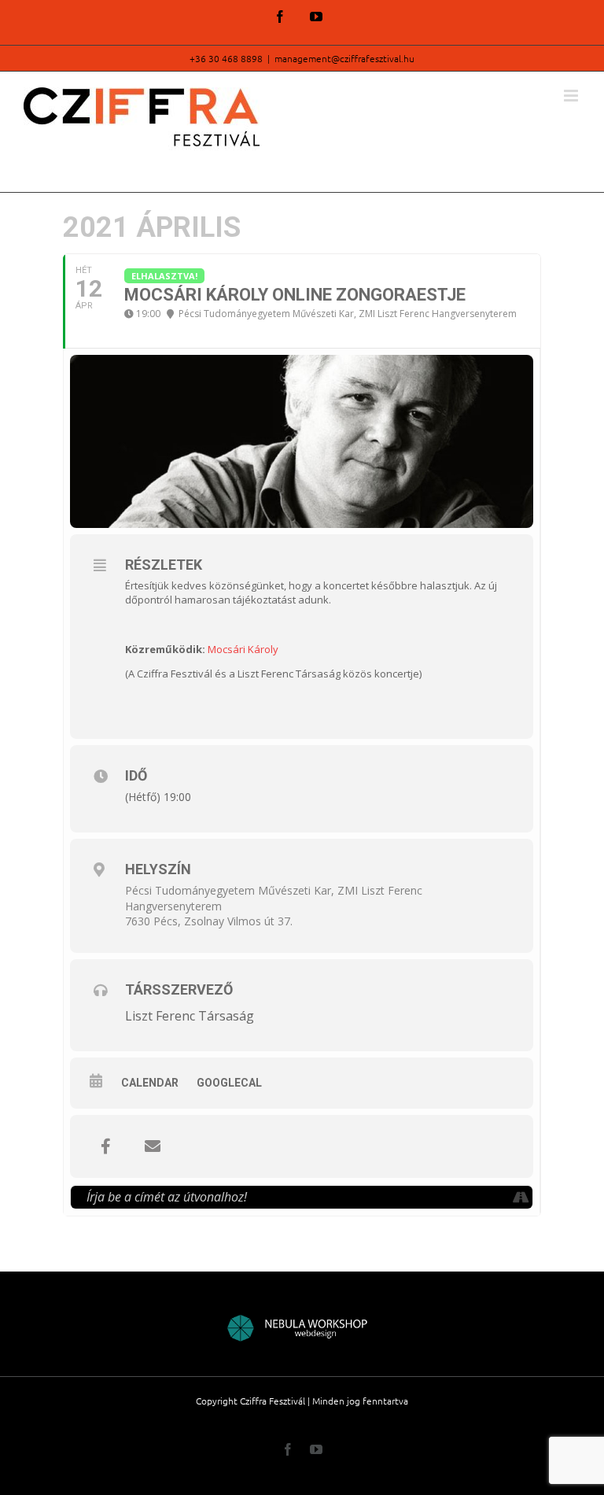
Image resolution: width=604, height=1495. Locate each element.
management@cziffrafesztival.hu (344, 58)
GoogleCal (229, 1082)
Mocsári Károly (243, 649)
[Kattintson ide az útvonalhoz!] (520, 1197)
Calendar (150, 1082)
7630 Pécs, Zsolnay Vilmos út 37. (209, 921)
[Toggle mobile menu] (572, 95)
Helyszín (158, 869)
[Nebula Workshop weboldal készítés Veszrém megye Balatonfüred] (302, 1330)
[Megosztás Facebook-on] (105, 1146)
